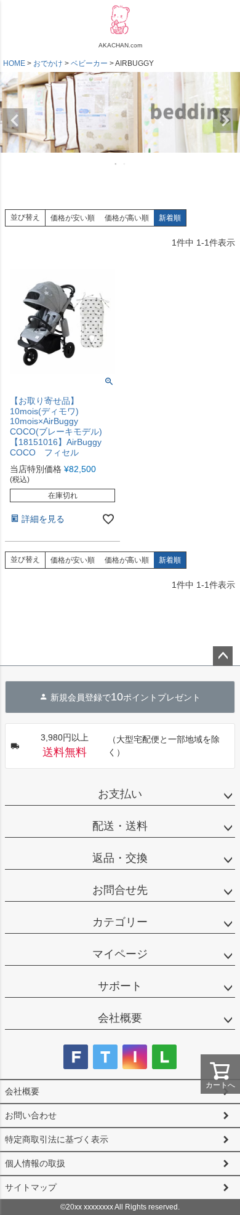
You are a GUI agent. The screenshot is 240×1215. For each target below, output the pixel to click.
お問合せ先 (120, 890)
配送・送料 (120, 826)
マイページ (120, 954)
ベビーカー (89, 63)
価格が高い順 (127, 218)
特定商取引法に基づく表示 (56, 1139)
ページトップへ (223, 656)
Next (225, 120)
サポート (120, 986)
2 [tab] (125, 164)
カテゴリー (120, 922)
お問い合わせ (31, 1115)
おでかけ (48, 63)
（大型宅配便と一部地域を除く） (130, 745)
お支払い (120, 794)
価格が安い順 (72, 218)
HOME (14, 63)
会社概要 (120, 1018)
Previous (14, 120)
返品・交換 (120, 858)
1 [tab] (116, 164)
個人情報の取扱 (35, 1163)
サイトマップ (31, 1187)
